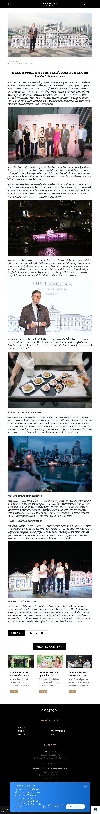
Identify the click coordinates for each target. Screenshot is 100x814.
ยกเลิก (56, 807)
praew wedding (58, 731)
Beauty (21, 735)
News (17, 61)
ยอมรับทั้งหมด (75, 807)
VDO (52, 735)
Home (10, 61)
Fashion (22, 731)
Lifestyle (55, 727)
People (21, 727)
